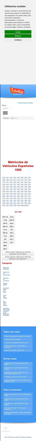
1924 (3, 184)
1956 (3, 194)
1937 (22, 187)
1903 (14, 177)
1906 (25, 177)
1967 (14, 196)
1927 (14, 184)
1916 (3, 182)
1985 (22, 201)
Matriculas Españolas (6, 268)
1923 (29, 182)
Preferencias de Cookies (25, 103)
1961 (22, 194)
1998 (11, 205)
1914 (25, 180)
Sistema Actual (24, 205)
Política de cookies (14, 437)
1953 (22, 191)
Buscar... (4, 105)
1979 (29, 198)
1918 (11, 182)
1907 (29, 177)
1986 (25, 201)
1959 (14, 194)
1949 (7, 191)
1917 (7, 182)
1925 (7, 184)
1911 (14, 180)
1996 (3, 205)
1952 (18, 191)
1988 (3, 203)
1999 (14, 205)
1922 (25, 182)
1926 (11, 184)
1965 (7, 196)
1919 (14, 182)
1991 (14, 203)
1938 (25, 187)
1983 (14, 201)
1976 (18, 198)
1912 (18, 180)
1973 (7, 198)
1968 (18, 196)
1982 (11, 201)
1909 (7, 180)
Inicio (6, 437)
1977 (22, 198)
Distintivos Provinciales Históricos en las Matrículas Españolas (6, 311)
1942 (11, 189)
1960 (18, 194)
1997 (7, 205)
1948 (3, 191)
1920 (18, 182)
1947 (29, 189)
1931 (29, 184)
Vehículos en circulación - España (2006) (6, 281)
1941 (7, 189)
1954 (25, 191)
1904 (18, 177)
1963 (29, 194)
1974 (11, 198)
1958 (11, 194)
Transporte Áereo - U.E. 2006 (6, 290)
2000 (18, 205)
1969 (22, 196)
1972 (3, 198)
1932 (3, 187)
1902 (11, 177)
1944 (18, 189)
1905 (22, 177)
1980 (3, 201)
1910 (11, 180)
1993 (22, 203)
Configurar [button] (18, 40)
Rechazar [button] (18, 36)
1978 (25, 198)
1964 (3, 196)
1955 (29, 191)
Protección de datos (25, 437)
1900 (3, 177)
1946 (25, 189)
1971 (29, 196)
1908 (3, 180)
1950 (11, 191)
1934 (11, 187)
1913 (22, 180)
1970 (25, 196)
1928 (18, 184)
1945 (22, 189)
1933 (7, 187)
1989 (7, 203)
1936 (18, 187)
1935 (14, 187)
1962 (25, 194)
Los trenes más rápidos (5, 303)
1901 (7, 177)
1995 (29, 203)
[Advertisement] (18, 61)
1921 (22, 182)
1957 (7, 194)
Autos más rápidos (5, 296)
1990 (11, 203)
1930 (25, 184)
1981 (7, 201)
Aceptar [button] (18, 32)
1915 (29, 180)
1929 (22, 184)
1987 (29, 201)
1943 (14, 189)
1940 (3, 189)
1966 (11, 196)
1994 (25, 203)
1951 (14, 191)
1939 (29, 187)
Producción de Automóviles (6, 273)
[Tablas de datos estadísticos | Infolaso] (18, 90)
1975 (14, 198)
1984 (18, 201)
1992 (18, 203)
